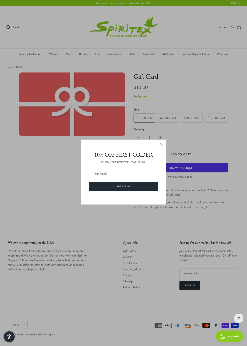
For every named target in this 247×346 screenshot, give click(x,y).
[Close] (161, 144)
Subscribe (123, 186)
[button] (9, 337)
